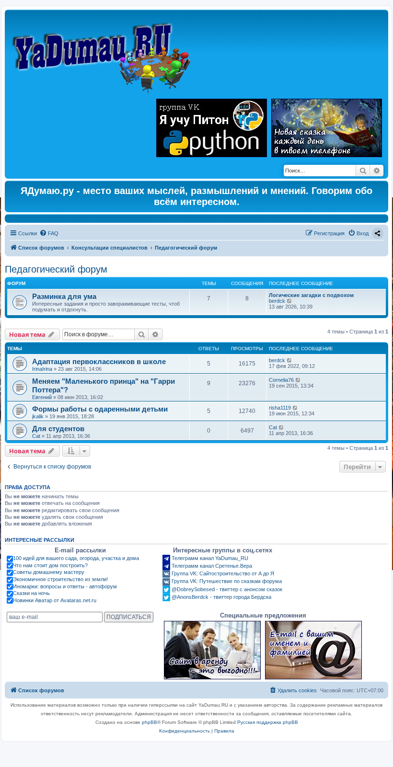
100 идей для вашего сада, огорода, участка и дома (76, 558)
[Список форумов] (103, 53)
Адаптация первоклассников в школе (99, 361)
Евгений (42, 397)
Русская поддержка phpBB (267, 722)
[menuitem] (48, 233)
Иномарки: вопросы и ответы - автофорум (65, 586)
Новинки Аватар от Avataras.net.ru (54, 600)
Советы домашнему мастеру (48, 572)
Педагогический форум (56, 269)
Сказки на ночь (31, 593)
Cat (36, 436)
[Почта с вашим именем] (313, 650)
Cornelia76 (281, 380)
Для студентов (58, 428)
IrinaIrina (42, 369)
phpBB (149, 722)
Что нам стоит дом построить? (50, 565)
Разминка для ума (64, 296)
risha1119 (280, 408)
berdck (277, 301)
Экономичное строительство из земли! (60, 579)
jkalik (38, 416)
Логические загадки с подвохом (311, 295)
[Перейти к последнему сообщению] (290, 360)
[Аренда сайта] (212, 650)
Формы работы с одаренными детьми (100, 409)
